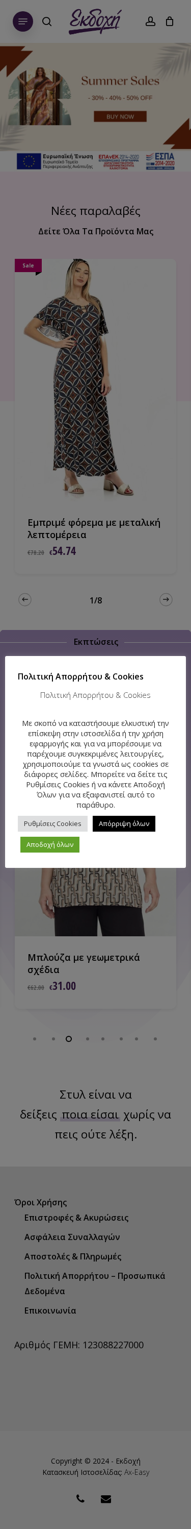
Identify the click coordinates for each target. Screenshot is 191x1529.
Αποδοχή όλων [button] (49, 844)
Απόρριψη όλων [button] (124, 823)
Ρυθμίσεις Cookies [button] (52, 823)
